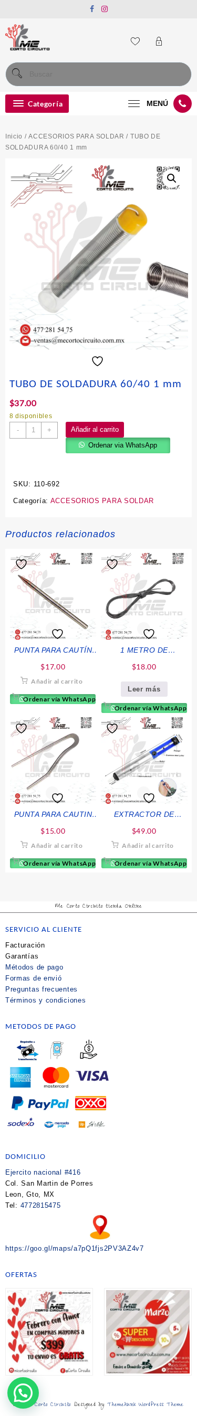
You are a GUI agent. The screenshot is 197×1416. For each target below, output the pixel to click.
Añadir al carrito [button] (57, 681)
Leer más (144, 689)
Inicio (14, 136)
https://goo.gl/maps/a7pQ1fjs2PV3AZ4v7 (74, 1248)
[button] (171, 178)
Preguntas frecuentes (41, 989)
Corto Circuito (53, 1405)
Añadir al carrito (95, 429)
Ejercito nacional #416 (42, 1172)
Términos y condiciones (45, 1000)
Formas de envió (33, 978)
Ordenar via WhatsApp (122, 445)
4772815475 (40, 1205)
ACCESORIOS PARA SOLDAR (76, 136)
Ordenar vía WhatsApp (59, 699)
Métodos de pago (34, 967)
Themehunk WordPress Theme (145, 1405)
